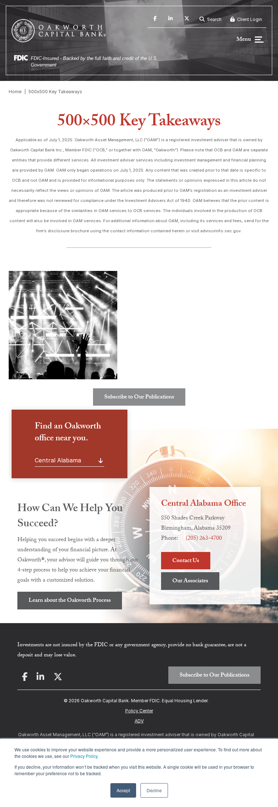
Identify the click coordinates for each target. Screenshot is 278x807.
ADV (139, 721)
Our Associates (190, 581)
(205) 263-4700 (204, 539)
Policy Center (139, 710)
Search (214, 19)
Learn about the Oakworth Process (70, 601)
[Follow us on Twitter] (186, 19)
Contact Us (185, 561)
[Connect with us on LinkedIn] (170, 19)
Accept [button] (123, 790)
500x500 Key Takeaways (55, 91)
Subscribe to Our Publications (139, 397)
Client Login (249, 19)
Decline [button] (154, 790)
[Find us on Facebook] (155, 19)
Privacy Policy (83, 756)
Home (15, 91)
